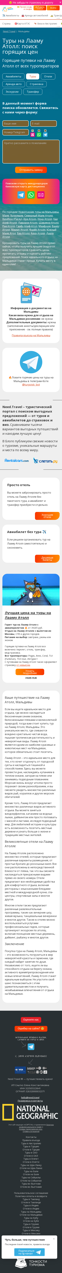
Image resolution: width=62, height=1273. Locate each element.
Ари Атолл (29, 219)
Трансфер (33, 91)
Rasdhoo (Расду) (12, 219)
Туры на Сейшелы (31, 1177)
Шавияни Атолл (49, 222)
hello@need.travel (30, 1097)
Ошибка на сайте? (31, 1028)
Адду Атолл (38, 233)
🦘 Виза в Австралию (45, 23)
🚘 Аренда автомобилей (34, 15)
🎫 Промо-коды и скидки (24, 8)
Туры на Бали (31, 1171)
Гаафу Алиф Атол (26, 226)
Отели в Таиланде (31, 1202)
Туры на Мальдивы (31, 1211)
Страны (6, 23)
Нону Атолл (45, 219)
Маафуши (44, 226)
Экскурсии (12, 91)
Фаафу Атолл (37, 229)
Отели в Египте (31, 1161)
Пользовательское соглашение (31, 1192)
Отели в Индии (31, 1208)
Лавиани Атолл (27, 222)
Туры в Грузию (31, 1224)
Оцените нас (31, 1019)
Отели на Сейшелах (31, 1180)
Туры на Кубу (31, 1217)
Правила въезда (31, 1140)
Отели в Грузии (31, 1227)
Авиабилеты (13, 76)
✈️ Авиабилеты (10, 15)
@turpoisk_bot (31, 384)
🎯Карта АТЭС (22, 23)
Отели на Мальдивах (31, 1214)
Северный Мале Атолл (38, 215)
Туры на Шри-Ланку (31, 1165)
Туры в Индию (31, 1205)
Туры (32, 76)
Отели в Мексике (31, 1233)
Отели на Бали (31, 1174)
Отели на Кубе (31, 1220)
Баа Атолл (23, 233)
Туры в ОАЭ (31, 1152)
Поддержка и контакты (30, 1100)
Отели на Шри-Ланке (31, 1168)
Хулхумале (16, 215)
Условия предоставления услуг (30, 1129)
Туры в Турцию (31, 1146)
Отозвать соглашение (31, 1131)
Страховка (36, 84)
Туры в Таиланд (31, 1199)
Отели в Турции (31, 1149)
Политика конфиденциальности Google (36, 1126)
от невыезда (23, 665)
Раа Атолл (8, 226)
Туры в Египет (31, 1158)
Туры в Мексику (31, 1230)
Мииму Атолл (19, 229)
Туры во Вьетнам (31, 1183)
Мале (5, 215)
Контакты (31, 1137)
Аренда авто (14, 84)
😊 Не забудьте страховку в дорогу (31, 2)
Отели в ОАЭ (31, 1155)
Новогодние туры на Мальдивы (38, 212)
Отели (48, 76)
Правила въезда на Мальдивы (31, 335)
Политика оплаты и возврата (31, 1196)
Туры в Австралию (31, 1143)
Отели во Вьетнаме (31, 1186)
